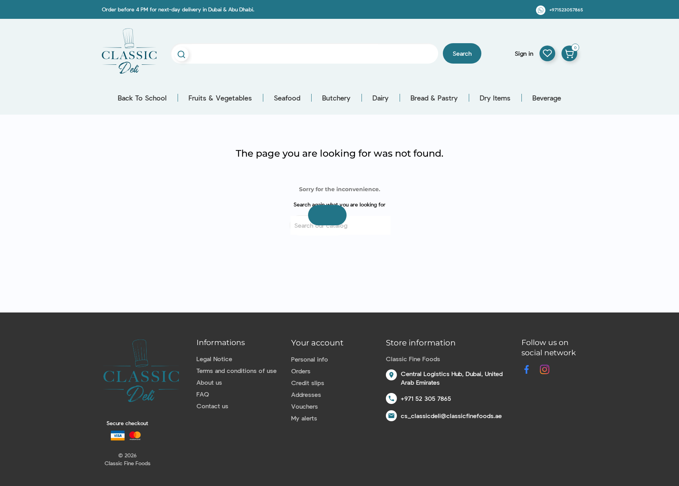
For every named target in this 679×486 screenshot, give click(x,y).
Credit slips (307, 382)
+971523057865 (566, 9)
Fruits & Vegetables (220, 97)
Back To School (142, 97)
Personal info (309, 359)
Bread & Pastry (434, 97)
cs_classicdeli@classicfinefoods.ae (451, 415)
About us (209, 382)
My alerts (304, 418)
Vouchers (304, 406)
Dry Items (495, 97)
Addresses (306, 394)
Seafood (287, 97)
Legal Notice (214, 358)
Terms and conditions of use (236, 370)
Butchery (336, 97)
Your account (317, 342)
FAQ (202, 394)
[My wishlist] (547, 53)
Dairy (381, 97)
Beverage (546, 97)
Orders (300, 371)
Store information (421, 342)
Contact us (212, 405)
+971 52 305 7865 (426, 398)
